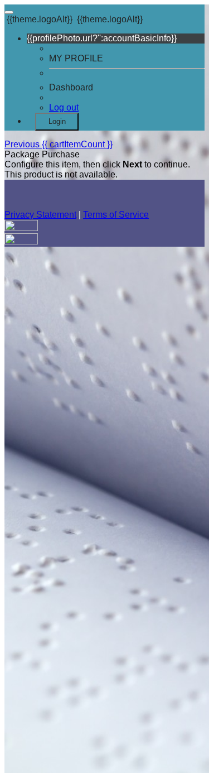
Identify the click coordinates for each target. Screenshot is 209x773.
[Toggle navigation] (8, 12)
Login (57, 121)
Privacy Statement (40, 214)
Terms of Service (116, 214)
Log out (64, 107)
